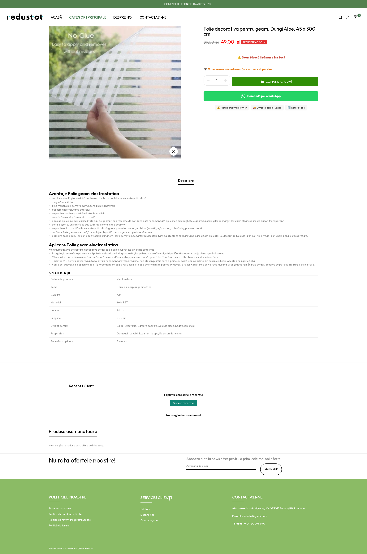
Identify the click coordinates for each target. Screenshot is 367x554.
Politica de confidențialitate (65, 514)
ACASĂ (56, 17)
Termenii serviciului (60, 508)
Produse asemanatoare (73, 431)
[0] (355, 17)
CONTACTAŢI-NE (153, 17)
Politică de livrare (59, 525)
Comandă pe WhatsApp (264, 96)
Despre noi (147, 514)
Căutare (145, 509)
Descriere (186, 180)
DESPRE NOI (122, 17)
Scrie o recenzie (183, 403)
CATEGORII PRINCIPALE (87, 17)
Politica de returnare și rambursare (70, 519)
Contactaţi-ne (149, 520)
